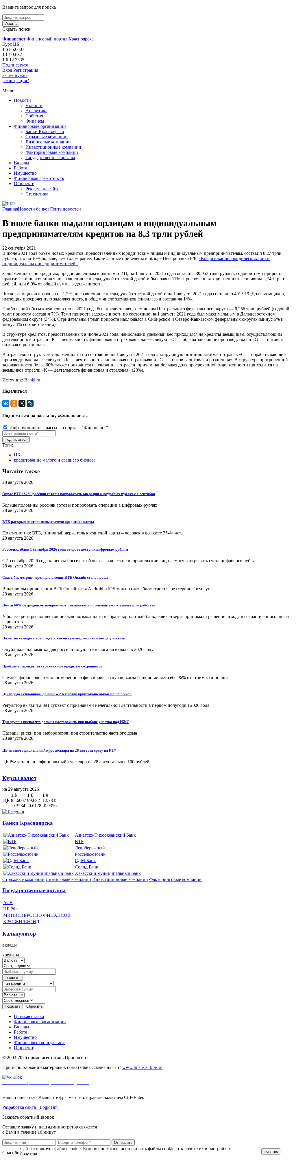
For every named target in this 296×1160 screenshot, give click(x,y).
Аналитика (36, 110)
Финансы (34, 121)
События (34, 115)
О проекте (24, 183)
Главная (10, 208)
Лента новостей (65, 208)
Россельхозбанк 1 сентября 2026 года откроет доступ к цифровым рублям (65, 549)
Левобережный (90, 847)
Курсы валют (19, 778)
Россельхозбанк (90, 854)
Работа (20, 167)
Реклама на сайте (42, 188)
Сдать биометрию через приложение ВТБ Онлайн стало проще (55, 577)
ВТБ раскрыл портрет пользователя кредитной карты (48, 521)
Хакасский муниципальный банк (108, 873)
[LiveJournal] (30, 403)
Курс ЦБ (10, 44)
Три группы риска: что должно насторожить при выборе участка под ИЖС (65, 722)
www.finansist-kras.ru (142, 1067)
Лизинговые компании (48, 141)
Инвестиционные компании (53, 147)
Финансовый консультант (39, 1042)
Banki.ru (32, 379)
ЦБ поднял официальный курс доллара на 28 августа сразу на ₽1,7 (59, 750)
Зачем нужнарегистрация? (15, 78)
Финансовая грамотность (39, 178)
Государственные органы (50, 157)
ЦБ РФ (10, 908)
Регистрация (25, 70)
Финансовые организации (40, 126)
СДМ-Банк (85, 860)
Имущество (25, 173)
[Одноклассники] (13, 403)
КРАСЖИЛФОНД (21, 921)
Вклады (21, 162)
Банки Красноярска (44, 131)
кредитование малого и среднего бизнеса (54, 460)
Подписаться (15, 64)
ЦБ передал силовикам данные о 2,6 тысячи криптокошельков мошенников (67, 694)
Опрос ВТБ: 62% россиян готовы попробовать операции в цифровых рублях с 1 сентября (78, 494)
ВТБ (79, 841)
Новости (22, 100)
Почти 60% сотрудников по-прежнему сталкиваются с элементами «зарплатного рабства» (79, 605)
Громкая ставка (29, 1016)
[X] (21, 403)
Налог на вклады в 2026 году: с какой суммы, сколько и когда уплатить (63, 638)
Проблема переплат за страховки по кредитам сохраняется (52, 666)
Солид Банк (86, 866)
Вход (7, 70)
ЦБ (17, 454)
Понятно (271, 1151)
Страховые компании (46, 136)
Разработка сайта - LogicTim (30, 1107)
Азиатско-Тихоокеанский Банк (105, 835)
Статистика (36, 193)
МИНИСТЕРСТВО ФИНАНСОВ (37, 915)
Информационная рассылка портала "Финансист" (58, 427)
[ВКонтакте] (5, 403)
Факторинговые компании (51, 152)
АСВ (8, 902)
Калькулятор (19, 934)
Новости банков (34, 208)
